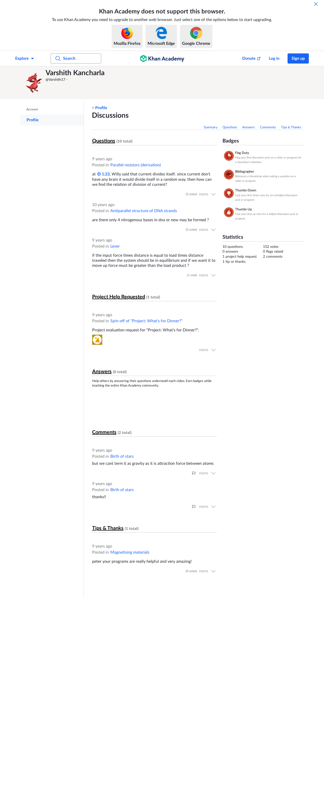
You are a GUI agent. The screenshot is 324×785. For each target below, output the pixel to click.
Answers (248, 127)
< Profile (99, 108)
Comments (268, 127)
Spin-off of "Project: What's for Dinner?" (146, 321)
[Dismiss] (316, 4)
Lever (115, 246)
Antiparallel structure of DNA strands (143, 211)
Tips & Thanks (291, 127)
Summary (210, 127)
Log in (274, 58)
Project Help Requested (118, 296)
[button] (34, 83)
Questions (229, 127)
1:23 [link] (105, 174)
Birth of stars (122, 456)
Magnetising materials (129, 552)
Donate (249, 58)
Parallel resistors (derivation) (135, 165)
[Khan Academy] (162, 58)
